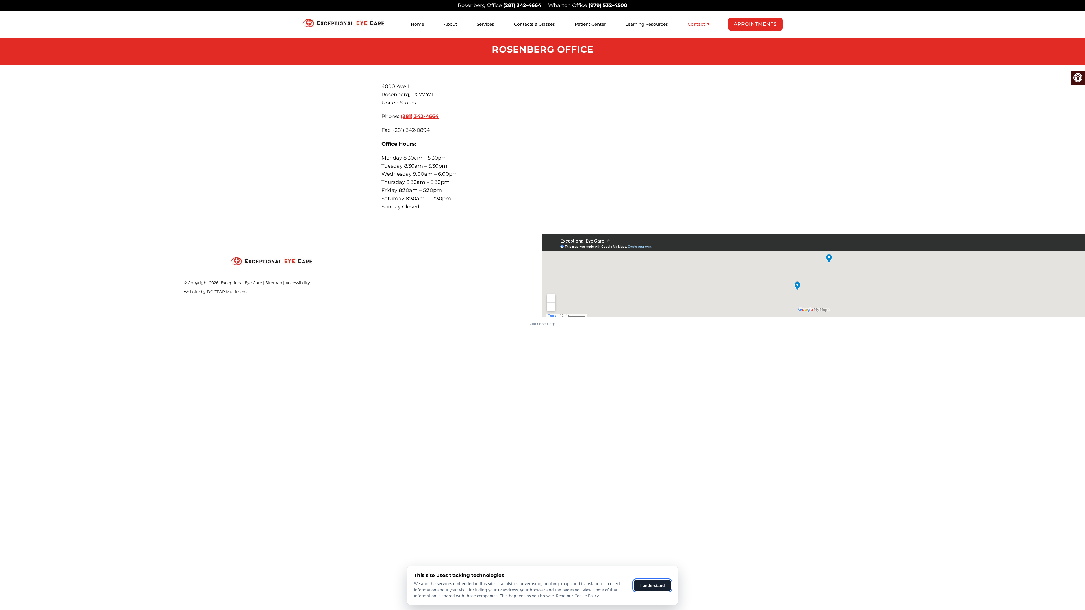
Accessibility (297, 282)
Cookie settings (542, 323)
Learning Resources (646, 24)
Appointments (755, 24)
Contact (696, 24)
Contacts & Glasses (534, 24)
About (450, 24)
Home (417, 24)
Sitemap (273, 282)
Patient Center (590, 24)
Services (485, 24)
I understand (652, 585)
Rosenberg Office (480, 5)
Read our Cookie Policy (577, 595)
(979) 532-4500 (608, 5)
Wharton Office (568, 5)
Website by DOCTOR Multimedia (216, 291)
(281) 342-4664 (522, 5)
